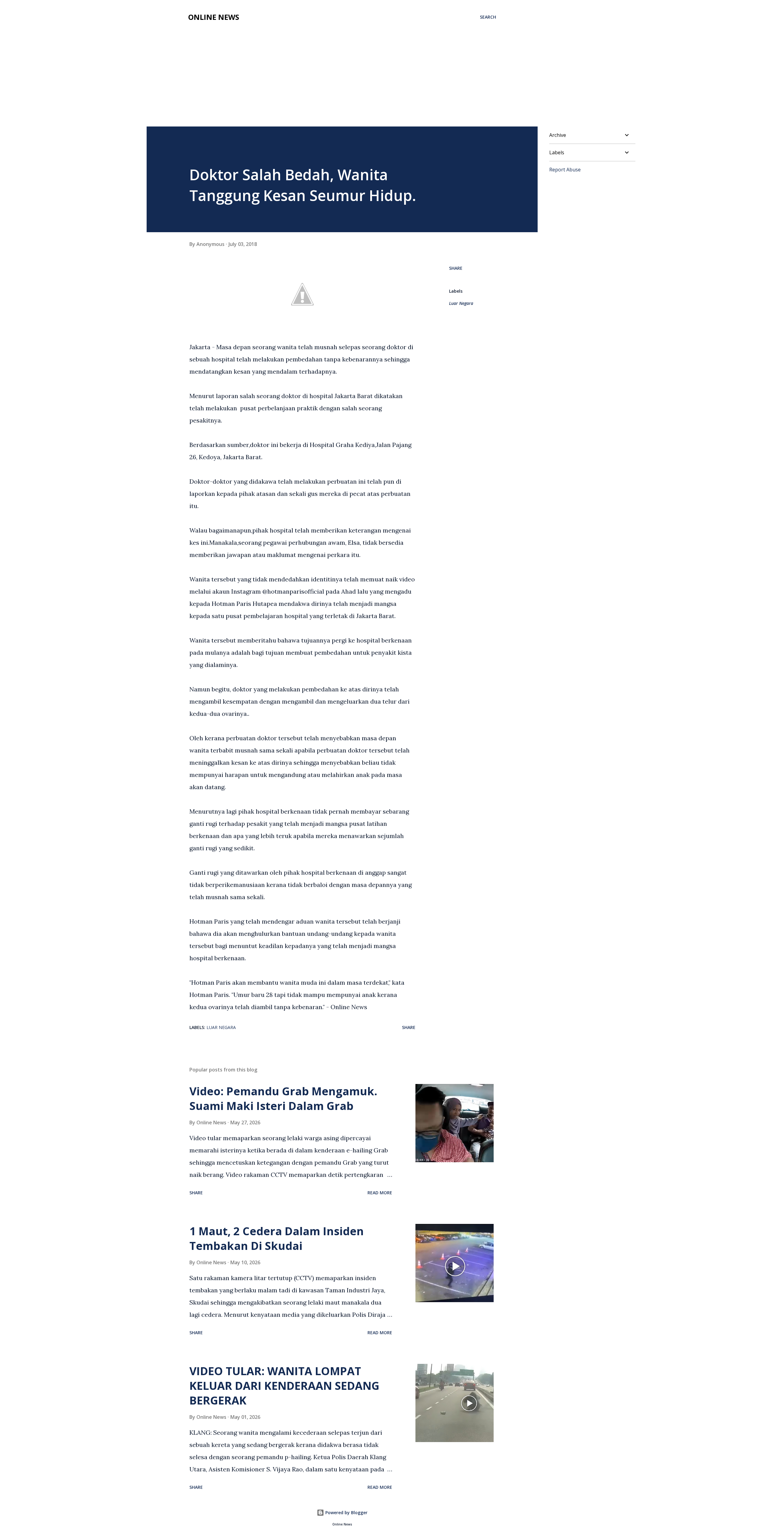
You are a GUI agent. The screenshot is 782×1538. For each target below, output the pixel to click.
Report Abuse (565, 169)
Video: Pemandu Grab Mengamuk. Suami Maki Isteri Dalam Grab (283, 1098)
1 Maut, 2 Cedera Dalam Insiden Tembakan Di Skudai (276, 1238)
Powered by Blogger (345, 1512)
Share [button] (455, 268)
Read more (379, 1193)
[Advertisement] (391, 80)
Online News (213, 17)
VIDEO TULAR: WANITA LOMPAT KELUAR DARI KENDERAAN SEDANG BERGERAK (284, 1386)
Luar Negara (461, 303)
